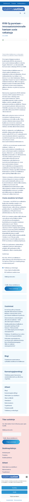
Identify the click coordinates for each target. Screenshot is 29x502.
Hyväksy (14, 488)
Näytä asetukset (14, 496)
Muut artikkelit (9, 398)
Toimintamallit (9, 408)
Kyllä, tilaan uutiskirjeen (13, 285)
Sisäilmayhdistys (21, 3)
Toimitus (13, 3)
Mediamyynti (6, 3)
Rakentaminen (9, 403)
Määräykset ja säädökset (12, 395)
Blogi (6, 390)
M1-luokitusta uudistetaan (12, 272)
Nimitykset (8, 400)
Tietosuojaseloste (18, 500)
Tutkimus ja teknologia (11, 268)
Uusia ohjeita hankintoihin (12, 270)
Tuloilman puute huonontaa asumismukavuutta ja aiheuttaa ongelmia (14, 377)
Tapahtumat (8, 405)
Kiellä (14, 492)
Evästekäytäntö (9, 500)
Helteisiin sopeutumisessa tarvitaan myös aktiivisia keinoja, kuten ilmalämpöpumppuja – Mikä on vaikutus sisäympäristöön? (14, 342)
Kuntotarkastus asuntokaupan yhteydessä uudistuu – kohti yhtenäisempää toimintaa (14, 319)
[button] (26, 477)
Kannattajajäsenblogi (11, 393)
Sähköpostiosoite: (10, 276)
